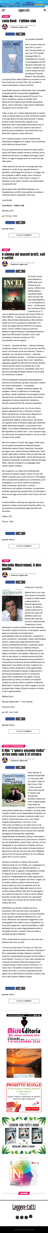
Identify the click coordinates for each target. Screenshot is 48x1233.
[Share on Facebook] (10, 34)
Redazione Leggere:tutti (19, 27)
